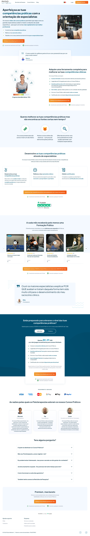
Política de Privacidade (29, 523)
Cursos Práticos (30, 2)
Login (72, 2)
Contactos (5, 523)
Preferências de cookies (29, 526)
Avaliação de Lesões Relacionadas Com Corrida (73, 256)
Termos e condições (28, 521)
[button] (86, 248)
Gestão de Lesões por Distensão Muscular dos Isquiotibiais (34, 256)
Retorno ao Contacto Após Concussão (13, 256)
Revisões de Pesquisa (20, 2)
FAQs (4, 521)
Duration (8, 260)
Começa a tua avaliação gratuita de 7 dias (13, 41)
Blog (37, 2)
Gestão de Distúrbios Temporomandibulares (52, 256)
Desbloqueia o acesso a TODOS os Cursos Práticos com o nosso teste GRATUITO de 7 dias (45, 268)
